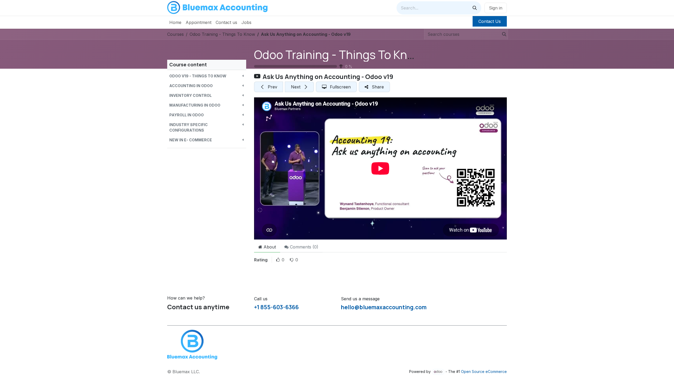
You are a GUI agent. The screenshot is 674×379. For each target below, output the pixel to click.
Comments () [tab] (303, 247)
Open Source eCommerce (484, 371)
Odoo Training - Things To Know (338, 54)
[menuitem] (175, 22)
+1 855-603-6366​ (276, 307)
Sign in (495, 8)
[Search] (474, 7)
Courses (175, 34)
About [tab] (269, 247)
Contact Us (489, 21)
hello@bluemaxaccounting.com (384, 307)
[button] (206, 76)
